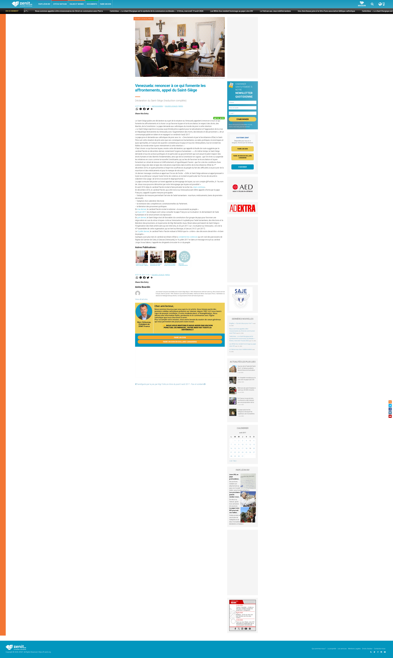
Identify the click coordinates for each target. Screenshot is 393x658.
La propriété (332, 649)
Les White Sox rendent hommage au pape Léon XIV (118, 11)
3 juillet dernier (143, 231)
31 (242, 456)
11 (246, 444)
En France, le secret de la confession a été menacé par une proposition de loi (246, 400)
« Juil (230, 461)
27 (254, 452)
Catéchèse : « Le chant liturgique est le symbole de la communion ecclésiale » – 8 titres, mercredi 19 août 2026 (242, 338)
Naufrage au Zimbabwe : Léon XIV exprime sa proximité (344, 11)
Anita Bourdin (157, 106)
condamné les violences (188, 237)
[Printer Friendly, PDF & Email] (219, 118)
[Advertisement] (180, 364)
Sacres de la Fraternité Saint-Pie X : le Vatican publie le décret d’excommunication (247, 368)
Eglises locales (141, 19)
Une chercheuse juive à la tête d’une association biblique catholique (213, 11)
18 (246, 448)
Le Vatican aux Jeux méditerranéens (162, 11)
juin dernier (141, 217)
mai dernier (141, 209)
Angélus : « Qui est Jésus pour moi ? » (241, 323)
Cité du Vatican (60, 4)
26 (250, 452)
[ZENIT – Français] (24, 4)
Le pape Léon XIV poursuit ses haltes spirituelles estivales (234, 512)
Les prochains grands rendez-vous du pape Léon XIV (234, 496)
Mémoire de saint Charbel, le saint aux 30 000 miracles (247, 389)
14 (231, 448)
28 (231, 456)
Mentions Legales (354, 649)
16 (239, 448)
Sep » (235, 461)
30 (239, 456)
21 (231, 452)
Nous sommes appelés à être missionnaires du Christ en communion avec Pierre (242, 331)
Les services (342, 649)
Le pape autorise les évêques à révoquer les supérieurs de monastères (246, 412)
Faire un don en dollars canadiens (180, 342)
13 (254, 444)
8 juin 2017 (142, 212)
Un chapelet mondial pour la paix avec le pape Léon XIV (247, 379)
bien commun (199, 187)
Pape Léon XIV (44, 4)
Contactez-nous (379, 649)
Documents (92, 4)
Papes (150, 19)
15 (235, 448)
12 (250, 444)
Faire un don (105, 4)
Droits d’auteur (367, 649)
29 (235, 456)
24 (242, 452)
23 (239, 452)
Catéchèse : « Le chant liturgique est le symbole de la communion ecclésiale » (282, 11)
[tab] (236, 602)
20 (254, 448)
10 (242, 444)
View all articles (141, 299)
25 (246, 452)
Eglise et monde (77, 4)
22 (235, 452)
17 (242, 448)
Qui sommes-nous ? (319, 649)
